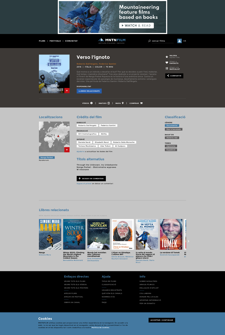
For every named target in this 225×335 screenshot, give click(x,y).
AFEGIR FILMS (70, 293)
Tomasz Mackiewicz (87, 146)
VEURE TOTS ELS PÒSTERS (76, 288)
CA (184, 41)
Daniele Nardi (84, 142)
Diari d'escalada (174, 129)
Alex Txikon (105, 146)
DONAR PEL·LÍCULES (149, 297)
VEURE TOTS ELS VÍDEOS (75, 284)
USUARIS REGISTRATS (112, 290)
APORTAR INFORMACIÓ (150, 300)
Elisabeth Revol (102, 142)
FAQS (104, 302)
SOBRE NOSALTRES (148, 281)
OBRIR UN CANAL (72, 302)
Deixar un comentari (93, 179)
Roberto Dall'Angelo (87, 64)
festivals (55, 41)
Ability (104, 134)
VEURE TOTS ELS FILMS (74, 281)
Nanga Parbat (47, 157)
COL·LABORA (145, 293)
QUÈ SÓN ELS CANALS (112, 293)
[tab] (67, 90)
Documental (172, 125)
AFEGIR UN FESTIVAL (73, 297)
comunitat (71, 41)
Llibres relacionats (89, 91)
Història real (172, 138)
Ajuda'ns (81, 151)
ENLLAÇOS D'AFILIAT (149, 288)
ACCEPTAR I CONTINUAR (162, 320)
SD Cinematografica (87, 134)
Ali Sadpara (120, 146)
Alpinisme (171, 146)
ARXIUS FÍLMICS (147, 284)
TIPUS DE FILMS (109, 281)
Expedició (171, 150)
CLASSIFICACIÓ (109, 284)
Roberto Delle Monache (124, 142)
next (188, 241)
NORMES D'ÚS (108, 297)
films (42, 41)
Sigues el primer (84, 184)
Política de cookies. (101, 327)
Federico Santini (107, 64)
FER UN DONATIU (147, 303)
